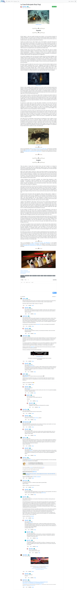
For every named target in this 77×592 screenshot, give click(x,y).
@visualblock (28, 149)
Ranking (43, 467)
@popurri (24, 437)
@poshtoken (25, 579)
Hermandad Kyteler (39, 356)
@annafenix (39, 151)
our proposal (38, 476)
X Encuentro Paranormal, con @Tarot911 (39, 148)
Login (69, 1)
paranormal (27, 275)
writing (39, 275)
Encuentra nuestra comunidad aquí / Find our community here (39, 568)
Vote (34, 476)
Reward (54, 296)
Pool (18, 1)
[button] (75, 1)
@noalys (24, 298)
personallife (34, 275)
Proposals (15, 1)
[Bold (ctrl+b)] (21, 282)
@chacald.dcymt (33, 151)
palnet (42, 275)
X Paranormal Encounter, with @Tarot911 (42, 242)
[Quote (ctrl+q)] (26, 282)
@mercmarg (25, 480)
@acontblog (25, 409)
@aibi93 (24, 373)
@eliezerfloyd (25, 335)
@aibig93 (28, 388)
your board (31, 467)
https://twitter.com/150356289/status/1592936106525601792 (33, 583)
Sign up (72, 1)
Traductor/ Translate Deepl (24, 270)
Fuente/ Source (38, 24)
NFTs (12, 1)
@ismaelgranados (26, 151)
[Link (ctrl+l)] (31, 282)
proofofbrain (49, 275)
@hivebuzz (25, 457)
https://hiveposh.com (32, 585)
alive (30, 275)
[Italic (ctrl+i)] (23, 282)
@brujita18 (25, 6)
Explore (9, 1)
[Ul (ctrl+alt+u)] (29, 282)
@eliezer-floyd (31, 365)
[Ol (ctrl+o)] (27, 282)
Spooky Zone (54, 6)
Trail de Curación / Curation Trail (40, 569)
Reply (55, 292)
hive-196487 (22, 275)
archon (54, 275)
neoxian (45, 275)
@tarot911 (24, 496)
